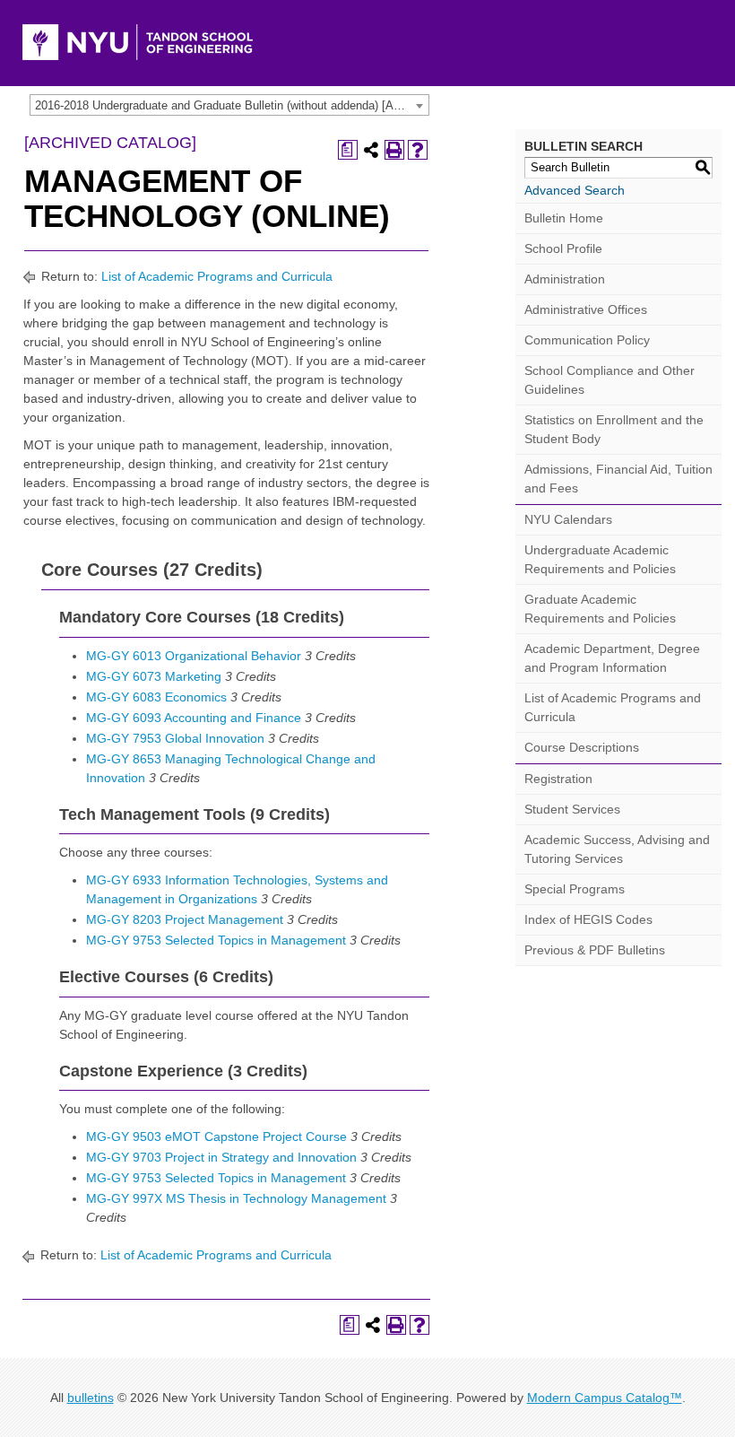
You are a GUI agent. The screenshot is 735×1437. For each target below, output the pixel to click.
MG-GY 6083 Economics (156, 697)
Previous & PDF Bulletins (594, 950)
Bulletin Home (563, 218)
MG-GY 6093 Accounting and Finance (193, 717)
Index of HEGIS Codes (588, 919)
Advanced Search (574, 190)
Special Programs (574, 889)
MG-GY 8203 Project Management (184, 919)
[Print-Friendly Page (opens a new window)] (394, 150)
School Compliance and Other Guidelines (609, 379)
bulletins (90, 1397)
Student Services (572, 809)
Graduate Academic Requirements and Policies (600, 608)
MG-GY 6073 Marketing (153, 676)
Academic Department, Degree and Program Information (612, 658)
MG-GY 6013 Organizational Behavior (193, 656)
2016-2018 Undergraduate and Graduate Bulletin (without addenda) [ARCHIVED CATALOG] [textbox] (231, 105)
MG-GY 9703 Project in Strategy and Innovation (221, 1157)
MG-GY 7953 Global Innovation (175, 738)
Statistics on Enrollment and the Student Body (614, 429)
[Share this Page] (371, 150)
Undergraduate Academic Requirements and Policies (600, 559)
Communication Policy (587, 340)
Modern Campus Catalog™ (604, 1397)
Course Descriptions (581, 747)
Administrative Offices (585, 309)
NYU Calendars (568, 519)
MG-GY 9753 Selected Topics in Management (216, 940)
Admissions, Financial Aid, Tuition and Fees (618, 478)
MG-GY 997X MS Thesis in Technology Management (236, 1198)
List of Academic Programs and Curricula (217, 276)
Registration (558, 778)
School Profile (563, 248)
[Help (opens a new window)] (418, 150)
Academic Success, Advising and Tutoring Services (617, 849)
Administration (564, 279)
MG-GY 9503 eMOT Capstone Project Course (216, 1136)
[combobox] (229, 105)
